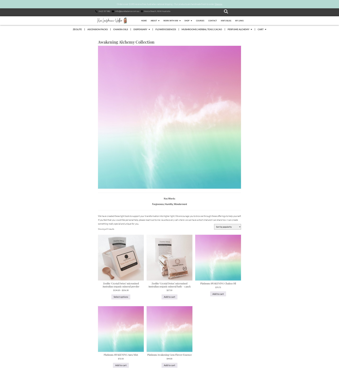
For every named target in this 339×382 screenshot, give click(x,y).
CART (261, 29)
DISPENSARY (140, 29)
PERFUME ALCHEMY (238, 29)
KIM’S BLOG (226, 20)
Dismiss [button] (218, 4)
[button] (226, 11)
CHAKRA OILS (120, 29)
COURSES (200, 20)
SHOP (186, 20)
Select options (121, 296)
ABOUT (154, 20)
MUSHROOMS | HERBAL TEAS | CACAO (202, 29)
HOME (144, 20)
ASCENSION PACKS (97, 29)
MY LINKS (239, 20)
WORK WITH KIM (170, 20)
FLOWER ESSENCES (165, 29)
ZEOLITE (77, 29)
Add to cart (169, 296)
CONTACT (212, 20)
